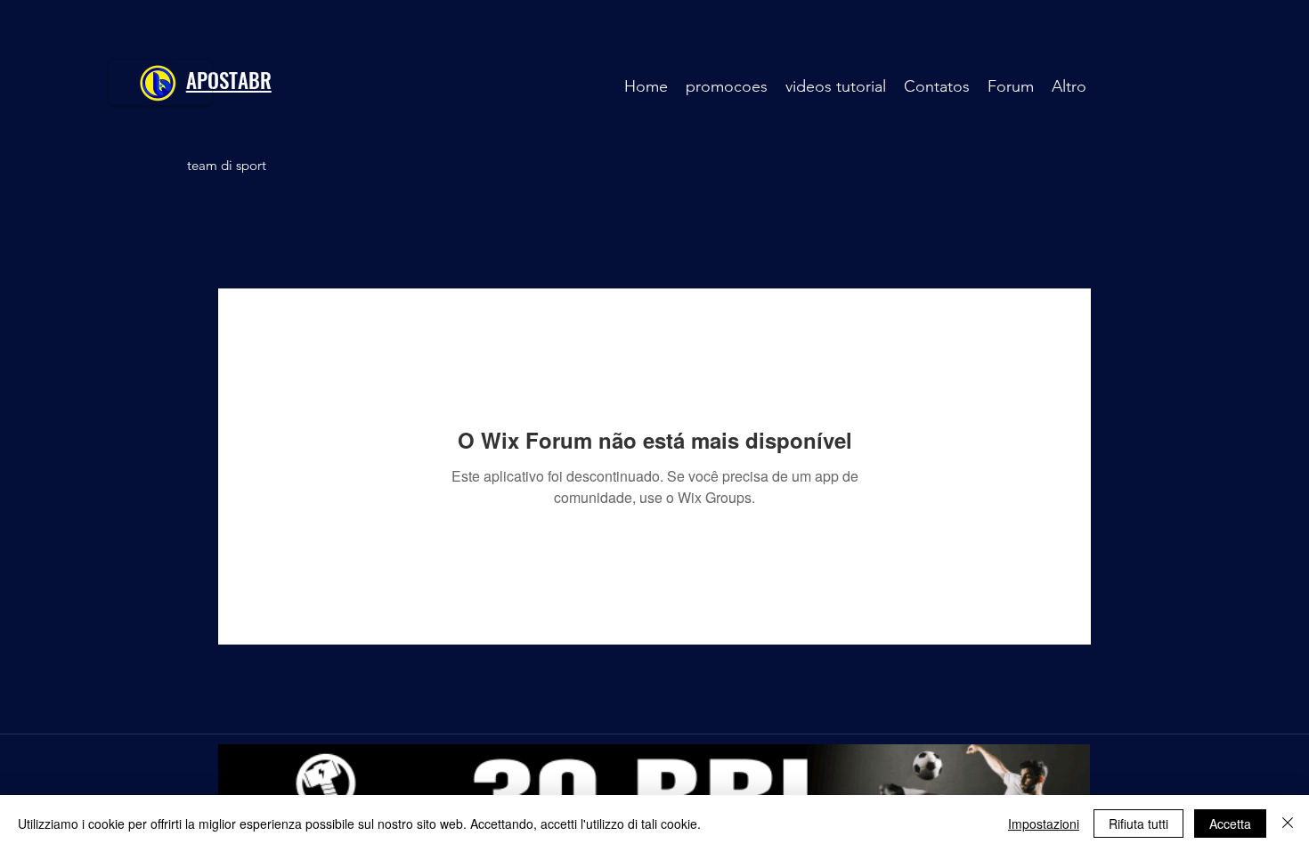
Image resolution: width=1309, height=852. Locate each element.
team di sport (226, 165)
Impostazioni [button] (1043, 823)
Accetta (1230, 823)
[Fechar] (1287, 823)
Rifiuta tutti (1138, 823)
